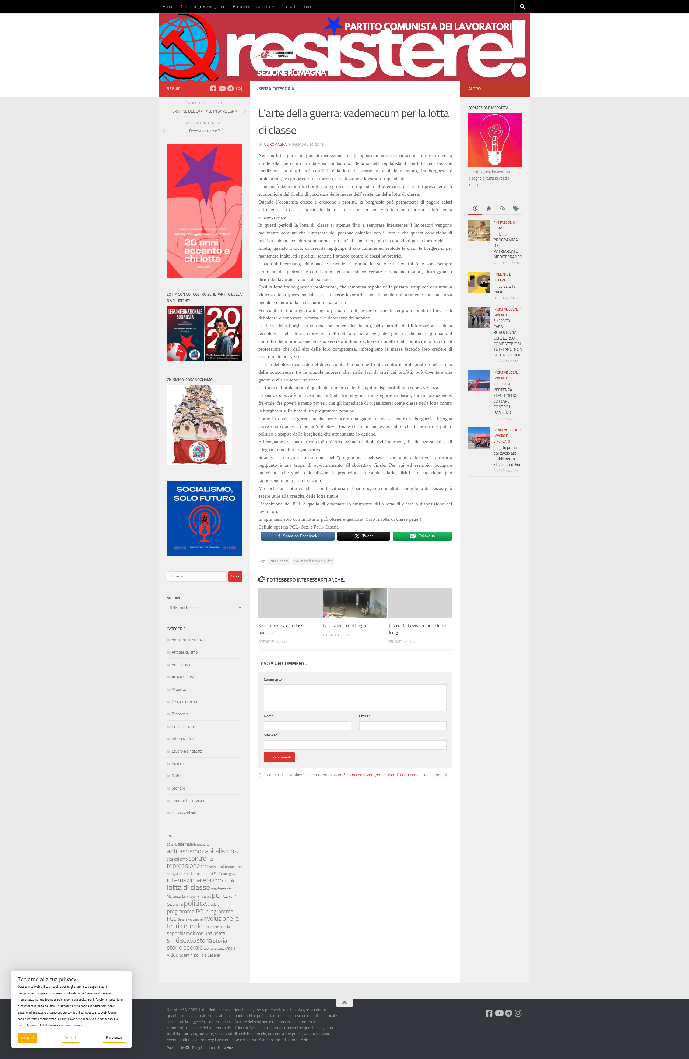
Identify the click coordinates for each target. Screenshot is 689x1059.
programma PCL (186, 911)
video (172, 955)
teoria (208, 948)
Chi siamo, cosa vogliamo (203, 6)
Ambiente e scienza (188, 639)
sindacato (181, 940)
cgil (237, 852)
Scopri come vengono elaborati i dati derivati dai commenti (396, 774)
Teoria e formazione (188, 800)
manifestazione (221, 889)
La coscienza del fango (344, 625)
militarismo (192, 896)
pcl (216, 895)
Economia (180, 714)
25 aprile (172, 844)
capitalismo (218, 851)
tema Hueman (228, 1048)
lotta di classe (279, 561)
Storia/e (178, 788)
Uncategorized (184, 813)
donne (213, 867)
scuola (225, 927)
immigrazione (231, 873)
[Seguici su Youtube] (222, 88)
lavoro (215, 880)
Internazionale (184, 738)
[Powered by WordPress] (187, 1047)
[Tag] (515, 209)
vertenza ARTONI (224, 948)
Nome (270, 716)
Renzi (181, 919)
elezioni (184, 873)
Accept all (27, 1038)
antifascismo (184, 851)
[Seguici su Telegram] (230, 88)
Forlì (217, 874)
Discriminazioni (184, 701)
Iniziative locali (183, 726)
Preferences (114, 1037)
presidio (213, 905)
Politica (178, 763)
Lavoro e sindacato (187, 751)
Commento (274, 679)
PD (181, 905)
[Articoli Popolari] (488, 209)
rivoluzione (194, 919)
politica (195, 903)
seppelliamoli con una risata (196, 933)
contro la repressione (190, 861)
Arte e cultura (183, 677)
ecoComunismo (229, 866)
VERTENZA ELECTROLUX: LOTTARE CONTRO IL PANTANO (505, 401)
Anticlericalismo (185, 652)
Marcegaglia (176, 896)
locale (230, 881)
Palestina (205, 896)
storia (204, 940)
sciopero (212, 927)
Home (168, 6)
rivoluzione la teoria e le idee (313, 561)
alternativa (187, 844)
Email (365, 716)
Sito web (271, 735)
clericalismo (177, 859)
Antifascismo (183, 664)
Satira (176, 775)
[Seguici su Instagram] (239, 88)
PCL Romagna (274, 144)
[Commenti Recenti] (502, 209)
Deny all (70, 1038)
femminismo (202, 873)
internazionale (186, 880)
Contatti (289, 6)
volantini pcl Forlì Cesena (199, 955)
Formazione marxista (251, 6)
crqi (204, 866)
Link (307, 6)
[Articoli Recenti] (475, 209)
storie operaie (185, 947)
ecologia (172, 874)
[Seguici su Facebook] (213, 88)
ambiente (202, 844)
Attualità (179, 689)
